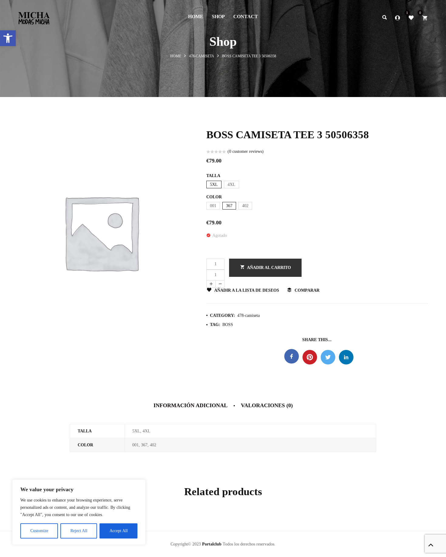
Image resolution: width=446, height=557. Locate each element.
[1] (411, 17)
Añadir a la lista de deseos (246, 290)
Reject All (78, 530)
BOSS (227, 324)
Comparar (307, 290)
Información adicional (191, 405)
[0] (425, 17)
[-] (220, 284)
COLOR (214, 197)
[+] (210, 284)
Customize (39, 530)
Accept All (119, 530)
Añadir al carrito (269, 267)
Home (175, 56)
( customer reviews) (246, 151)
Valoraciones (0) (267, 405)
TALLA (213, 175)
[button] (8, 38)
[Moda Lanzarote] (34, 16)
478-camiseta (201, 56)
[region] (79, 512)
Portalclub (211, 544)
